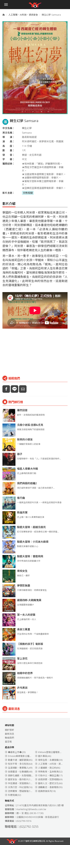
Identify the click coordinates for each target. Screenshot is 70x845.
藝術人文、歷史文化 (50, 783)
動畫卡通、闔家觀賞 (20, 759)
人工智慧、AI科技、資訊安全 (23, 14)
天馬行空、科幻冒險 (20, 787)
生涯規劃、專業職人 (20, 767)
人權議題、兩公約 (49, 767)
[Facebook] (6, 389)
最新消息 (9, 733)
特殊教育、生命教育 (50, 771)
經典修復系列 (47, 791)
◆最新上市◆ (17, 752)
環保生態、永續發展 (50, 759)
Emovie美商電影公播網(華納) (25, 756)
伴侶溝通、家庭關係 (21, 783)
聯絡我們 (9, 737)
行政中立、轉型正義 (50, 775)
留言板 (8, 741)
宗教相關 (28, 192)
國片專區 (44, 756)
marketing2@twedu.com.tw (31, 809)
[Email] (23, 389)
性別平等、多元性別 (20, 763)
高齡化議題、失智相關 (21, 775)
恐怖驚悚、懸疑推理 (21, 791)
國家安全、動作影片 (21, 779)
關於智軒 (9, 729)
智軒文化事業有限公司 (35, 841)
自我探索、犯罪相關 (50, 779)
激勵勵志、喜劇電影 (50, 787)
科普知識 (14, 794)
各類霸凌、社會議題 (20, 771)
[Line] (14, 389)
